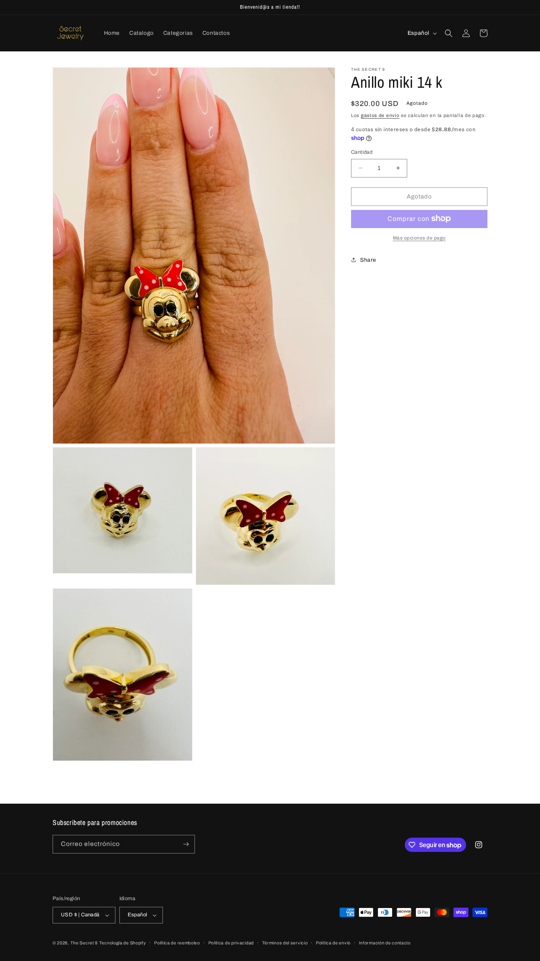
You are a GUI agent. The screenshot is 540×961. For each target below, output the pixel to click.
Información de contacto (385, 942)
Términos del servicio (285, 942)
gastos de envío (380, 115)
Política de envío (333, 942)
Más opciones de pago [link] (419, 237)
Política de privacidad (231, 942)
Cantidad (361, 152)
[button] (448, 33)
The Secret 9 (84, 942)
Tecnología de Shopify (122, 942)
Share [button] (368, 260)
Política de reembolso (177, 942)
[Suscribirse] (185, 844)
